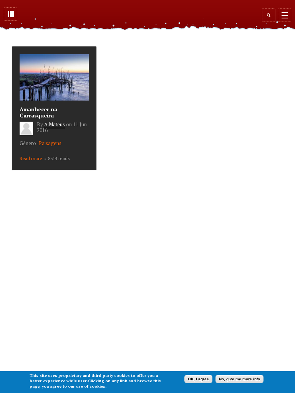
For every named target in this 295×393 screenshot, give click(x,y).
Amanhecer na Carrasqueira (38, 112)
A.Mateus (54, 124)
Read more (31, 158)
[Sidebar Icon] (10, 14)
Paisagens (50, 143)
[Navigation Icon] (284, 15)
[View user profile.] (28, 133)
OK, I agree (198, 379)
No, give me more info (239, 379)
